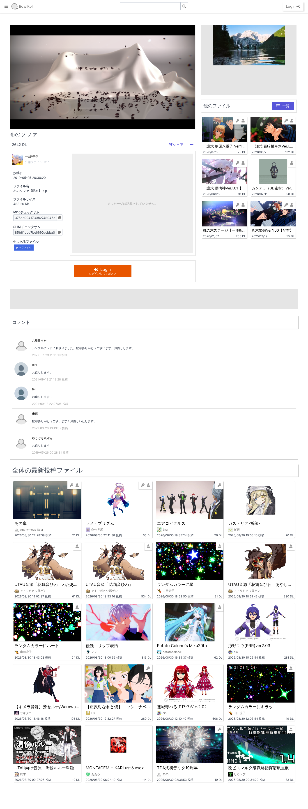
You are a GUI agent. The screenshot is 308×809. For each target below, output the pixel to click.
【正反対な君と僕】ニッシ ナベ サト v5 (118, 706)
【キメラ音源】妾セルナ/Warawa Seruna (47, 706)
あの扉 (20, 523)
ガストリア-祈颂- (244, 523)
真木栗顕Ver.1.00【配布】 (272, 230)
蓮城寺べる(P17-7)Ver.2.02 (182, 706)
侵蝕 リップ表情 (102, 645)
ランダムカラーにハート (36, 645)
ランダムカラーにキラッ (250, 706)
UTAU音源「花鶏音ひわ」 (109, 584)
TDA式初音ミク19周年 (177, 767)
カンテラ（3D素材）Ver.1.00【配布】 (273, 188)
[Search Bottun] (184, 6)
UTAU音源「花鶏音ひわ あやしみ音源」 (261, 584)
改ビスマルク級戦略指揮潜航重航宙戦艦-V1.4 (261, 767)
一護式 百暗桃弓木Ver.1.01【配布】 (273, 146)
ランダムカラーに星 (175, 584)
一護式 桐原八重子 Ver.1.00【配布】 (224, 146)
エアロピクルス (171, 523)
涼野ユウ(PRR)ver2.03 (249, 645)
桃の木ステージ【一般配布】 (224, 230)
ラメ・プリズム (100, 523)
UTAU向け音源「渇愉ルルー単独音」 (47, 767)
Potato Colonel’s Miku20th (182, 645)
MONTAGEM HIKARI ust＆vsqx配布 (118, 767)
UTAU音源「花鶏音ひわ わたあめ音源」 (47, 584)
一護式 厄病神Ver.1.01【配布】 (224, 188)
